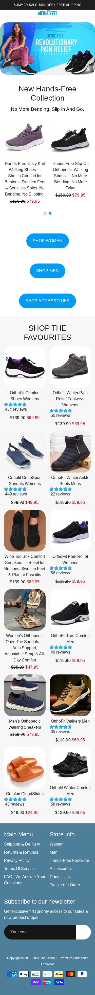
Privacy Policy (17, 860)
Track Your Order (65, 885)
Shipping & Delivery (22, 844)
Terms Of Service (19, 868)
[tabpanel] (70, 157)
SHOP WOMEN (48, 241)
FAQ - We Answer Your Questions (24, 880)
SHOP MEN (47, 271)
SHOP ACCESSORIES (47, 301)
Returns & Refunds (21, 852)
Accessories (61, 868)
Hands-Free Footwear (69, 860)
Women (57, 844)
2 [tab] (50, 213)
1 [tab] (45, 213)
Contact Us (60, 877)
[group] (25, 408)
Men (54, 852)
